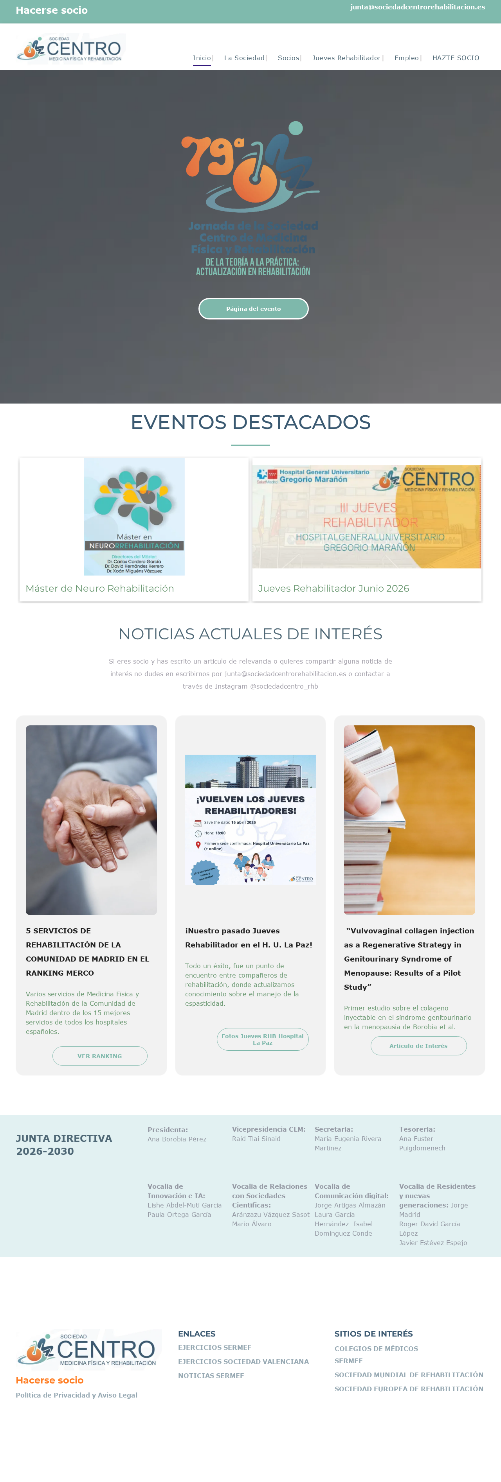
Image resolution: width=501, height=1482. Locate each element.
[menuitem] (198, 58)
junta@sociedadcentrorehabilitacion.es (417, 7)
